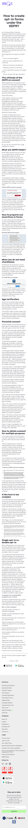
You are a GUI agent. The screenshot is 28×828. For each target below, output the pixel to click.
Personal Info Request (8, 754)
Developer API (6, 726)
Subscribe (14, 811)
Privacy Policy (6, 738)
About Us (4, 719)
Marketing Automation (8, 685)
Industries (4, 712)
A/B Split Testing (6, 690)
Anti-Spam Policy (7, 743)
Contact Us (5, 731)
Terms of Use (16, 825)
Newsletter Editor (7, 688)
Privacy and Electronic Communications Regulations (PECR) (13, 751)
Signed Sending (6, 710)
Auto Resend (5, 693)
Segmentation (6, 700)
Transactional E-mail (8, 705)
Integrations (5, 724)
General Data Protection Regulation (12, 745)
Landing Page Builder (8, 695)
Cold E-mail (5, 707)
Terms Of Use (5, 740)
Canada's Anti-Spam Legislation (11, 748)
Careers (4, 721)
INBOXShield (5, 757)
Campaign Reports (7, 703)
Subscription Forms (7, 698)
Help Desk (5, 729)
